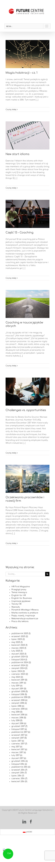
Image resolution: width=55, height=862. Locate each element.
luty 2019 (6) (16, 686)
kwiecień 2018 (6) (19, 715)
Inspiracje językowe (20, 601)
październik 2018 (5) (20, 697)
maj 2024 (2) (17, 677)
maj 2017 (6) (16, 747)
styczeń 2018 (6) (18, 723)
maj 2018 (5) (16, 712)
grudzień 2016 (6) (19, 761)
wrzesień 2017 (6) (19, 735)
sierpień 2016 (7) (19, 773)
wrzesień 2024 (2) (19, 665)
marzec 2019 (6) (18, 683)
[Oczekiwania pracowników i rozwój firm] (27, 479)
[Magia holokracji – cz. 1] (27, 54)
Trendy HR (16, 604)
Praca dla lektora (19, 621)
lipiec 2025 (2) (18, 639)
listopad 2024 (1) (19, 660)
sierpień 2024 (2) (19, 668)
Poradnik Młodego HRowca (25, 610)
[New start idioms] (27, 135)
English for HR (18, 595)
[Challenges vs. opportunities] (27, 392)
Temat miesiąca (19, 592)
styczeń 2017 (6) (18, 758)
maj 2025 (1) (16, 642)
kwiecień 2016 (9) (19, 781)
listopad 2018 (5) (19, 694)
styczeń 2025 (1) (18, 654)
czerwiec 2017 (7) (19, 744)
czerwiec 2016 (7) (19, 778)
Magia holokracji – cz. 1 (21, 72)
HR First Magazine (20, 587)
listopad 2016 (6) (19, 764)
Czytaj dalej (11, 109)
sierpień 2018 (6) (19, 703)
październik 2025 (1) (20, 633)
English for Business (21, 598)
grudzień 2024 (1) (19, 657)
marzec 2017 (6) (18, 752)
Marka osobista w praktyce (24, 613)
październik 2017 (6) (20, 732)
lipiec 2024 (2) (18, 671)
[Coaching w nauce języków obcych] (27, 304)
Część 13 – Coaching (19, 232)
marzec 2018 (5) (18, 718)
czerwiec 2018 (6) (19, 709)
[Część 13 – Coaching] (27, 214)
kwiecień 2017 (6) (19, 749)
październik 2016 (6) (20, 767)
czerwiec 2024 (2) (19, 674)
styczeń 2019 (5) (18, 689)
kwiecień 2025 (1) (19, 645)
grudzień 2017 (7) (19, 726)
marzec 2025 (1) (18, 648)
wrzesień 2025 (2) (19, 636)
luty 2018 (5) (16, 720)
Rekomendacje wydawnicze (24, 619)
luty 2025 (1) (16, 651)
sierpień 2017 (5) (19, 738)
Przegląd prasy (18, 590)
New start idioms (17, 154)
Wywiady (15, 607)
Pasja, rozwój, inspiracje (23, 616)
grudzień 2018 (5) (19, 691)
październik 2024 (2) (21, 662)
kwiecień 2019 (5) (19, 680)
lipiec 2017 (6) (17, 741)
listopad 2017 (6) (19, 729)
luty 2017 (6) (16, 755)
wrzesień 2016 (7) (19, 770)
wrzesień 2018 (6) (19, 700)
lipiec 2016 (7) (17, 776)
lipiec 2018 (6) (17, 706)
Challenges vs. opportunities (26, 410)
